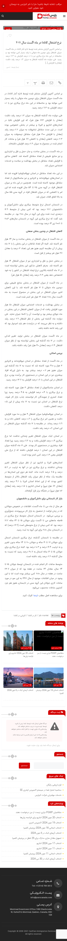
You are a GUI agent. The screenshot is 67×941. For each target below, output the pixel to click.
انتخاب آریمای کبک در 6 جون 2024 (20, 690)
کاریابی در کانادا (20, 615)
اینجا (35, 595)
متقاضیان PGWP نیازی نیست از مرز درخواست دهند (38, 812)
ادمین (8, 67)
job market (43, 615)
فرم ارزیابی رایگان (53, 785)
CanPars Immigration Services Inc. (44, 931)
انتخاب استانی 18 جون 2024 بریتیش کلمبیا (42, 828)
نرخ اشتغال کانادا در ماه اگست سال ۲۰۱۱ (38, 43)
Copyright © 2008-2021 (18, 931)
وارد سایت (35, 745)
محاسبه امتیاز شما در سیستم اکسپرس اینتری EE (40, 790)
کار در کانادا (32, 615)
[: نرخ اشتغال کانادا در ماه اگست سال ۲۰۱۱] (51, 82)
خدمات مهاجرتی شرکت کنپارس (48, 795)
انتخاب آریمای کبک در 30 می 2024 (46, 859)
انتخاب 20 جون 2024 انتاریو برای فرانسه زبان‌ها (40, 818)
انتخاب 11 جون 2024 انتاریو (48, 848)
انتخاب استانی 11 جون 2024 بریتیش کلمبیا (42, 854)
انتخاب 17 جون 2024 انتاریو (48, 843)
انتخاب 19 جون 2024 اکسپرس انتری (45, 823)
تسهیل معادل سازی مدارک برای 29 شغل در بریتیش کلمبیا (36, 838)
